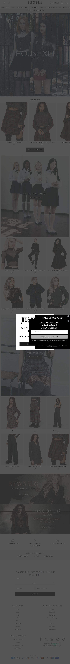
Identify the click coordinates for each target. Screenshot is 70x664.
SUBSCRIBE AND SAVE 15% (49, 337)
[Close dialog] (68, 316)
